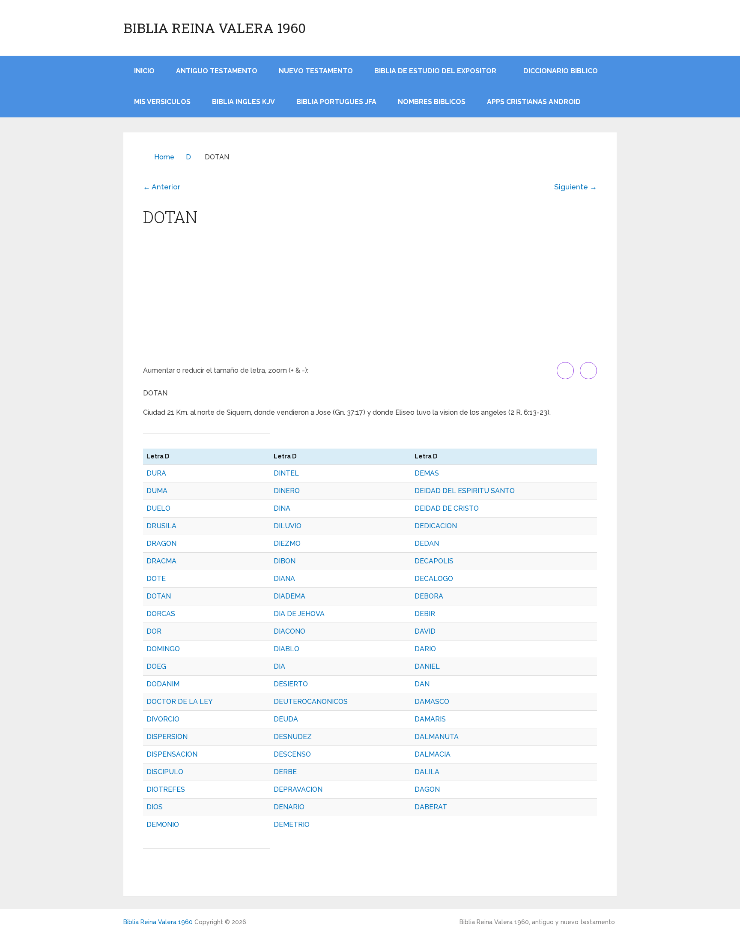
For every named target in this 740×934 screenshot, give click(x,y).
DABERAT (431, 807)
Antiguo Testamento (216, 71)
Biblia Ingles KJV (243, 102)
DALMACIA (433, 754)
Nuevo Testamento (316, 71)
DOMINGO (163, 649)
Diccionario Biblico (560, 71)
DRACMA (161, 561)
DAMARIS (430, 719)
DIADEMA (289, 596)
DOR (153, 631)
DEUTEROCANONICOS (311, 702)
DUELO (158, 508)
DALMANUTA (437, 737)
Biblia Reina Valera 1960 (214, 28)
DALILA (427, 772)
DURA (156, 473)
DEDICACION (436, 526)
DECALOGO (434, 579)
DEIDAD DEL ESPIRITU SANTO (465, 491)
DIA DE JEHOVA (299, 614)
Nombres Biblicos (431, 102)
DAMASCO (432, 702)
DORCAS (160, 614)
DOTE (156, 579)
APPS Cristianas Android (534, 102)
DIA (279, 666)
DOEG (156, 666)
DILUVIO (287, 526)
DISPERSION (167, 737)
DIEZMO (287, 543)
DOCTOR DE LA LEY (179, 702)
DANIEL (427, 666)
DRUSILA (161, 526)
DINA (282, 508)
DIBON (284, 561)
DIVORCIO (162, 719)
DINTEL (286, 473)
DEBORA (429, 596)
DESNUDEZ (293, 737)
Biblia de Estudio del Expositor (435, 71)
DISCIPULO (164, 772)
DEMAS (427, 473)
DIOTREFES (165, 789)
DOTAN (158, 596)
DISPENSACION (171, 754)
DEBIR (425, 614)
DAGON (427, 789)
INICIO (144, 71)
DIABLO (286, 649)
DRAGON (161, 543)
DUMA (156, 491)
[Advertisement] (370, 298)
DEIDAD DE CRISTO (447, 508)
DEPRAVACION (298, 789)
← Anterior (161, 187)
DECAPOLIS (434, 561)
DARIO (425, 649)
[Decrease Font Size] (588, 370)
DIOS (154, 807)
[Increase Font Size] (565, 370)
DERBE (285, 772)
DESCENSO (292, 754)
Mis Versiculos (162, 102)
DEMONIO (162, 824)
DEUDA (286, 719)
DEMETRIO (292, 824)
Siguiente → (575, 187)
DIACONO (289, 631)
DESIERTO (291, 684)
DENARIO (289, 807)
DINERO (287, 491)
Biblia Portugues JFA (336, 102)
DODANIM (162, 684)
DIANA (284, 579)
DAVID (425, 631)
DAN (422, 684)
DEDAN (427, 543)
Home (164, 157)
